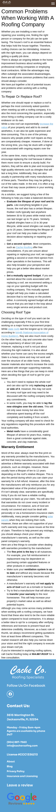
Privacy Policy (15, 771)
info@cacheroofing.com (22, 745)
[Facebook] (10, 694)
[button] (53, 3)
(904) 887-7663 (17, 742)
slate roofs (13, 329)
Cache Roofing (24, 247)
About (11, 761)
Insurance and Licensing (22, 776)
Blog (10, 766)
